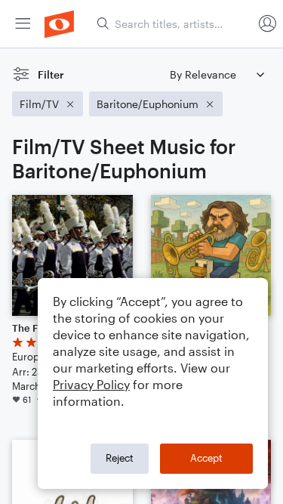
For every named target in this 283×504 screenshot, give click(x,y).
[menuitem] (22, 24)
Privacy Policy (91, 384)
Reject (120, 458)
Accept (206, 458)
